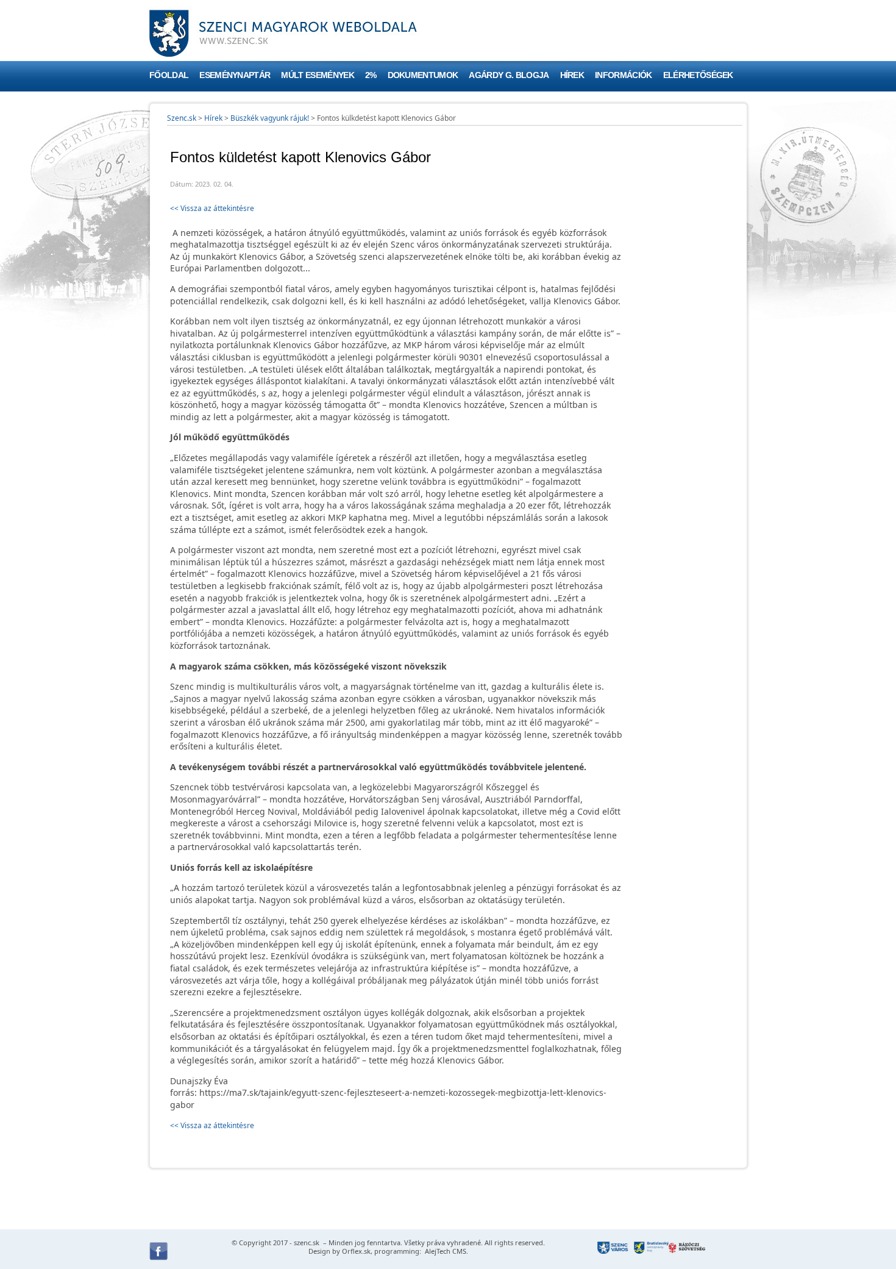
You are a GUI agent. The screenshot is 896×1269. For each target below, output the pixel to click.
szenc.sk (306, 1242)
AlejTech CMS (444, 1251)
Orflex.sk (356, 1251)
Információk (623, 75)
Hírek (572, 75)
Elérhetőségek (698, 75)
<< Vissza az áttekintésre (212, 208)
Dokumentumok (423, 75)
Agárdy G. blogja (509, 75)
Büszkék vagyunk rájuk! (269, 118)
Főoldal (168, 75)
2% (371, 75)
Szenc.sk (181, 118)
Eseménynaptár (234, 75)
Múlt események (317, 75)
